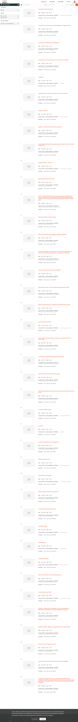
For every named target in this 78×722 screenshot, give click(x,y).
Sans (3, 10)
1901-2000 (5, 16)
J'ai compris (42, 718)
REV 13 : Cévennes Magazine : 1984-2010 (10, 23)
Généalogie (43, 1)
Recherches (52, 1)
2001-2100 (5, 17)
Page (45, 4)
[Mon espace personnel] (74, 1)
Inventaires (60, 1)
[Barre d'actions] (77, 4)
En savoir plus (34, 718)
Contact (68, 1)
